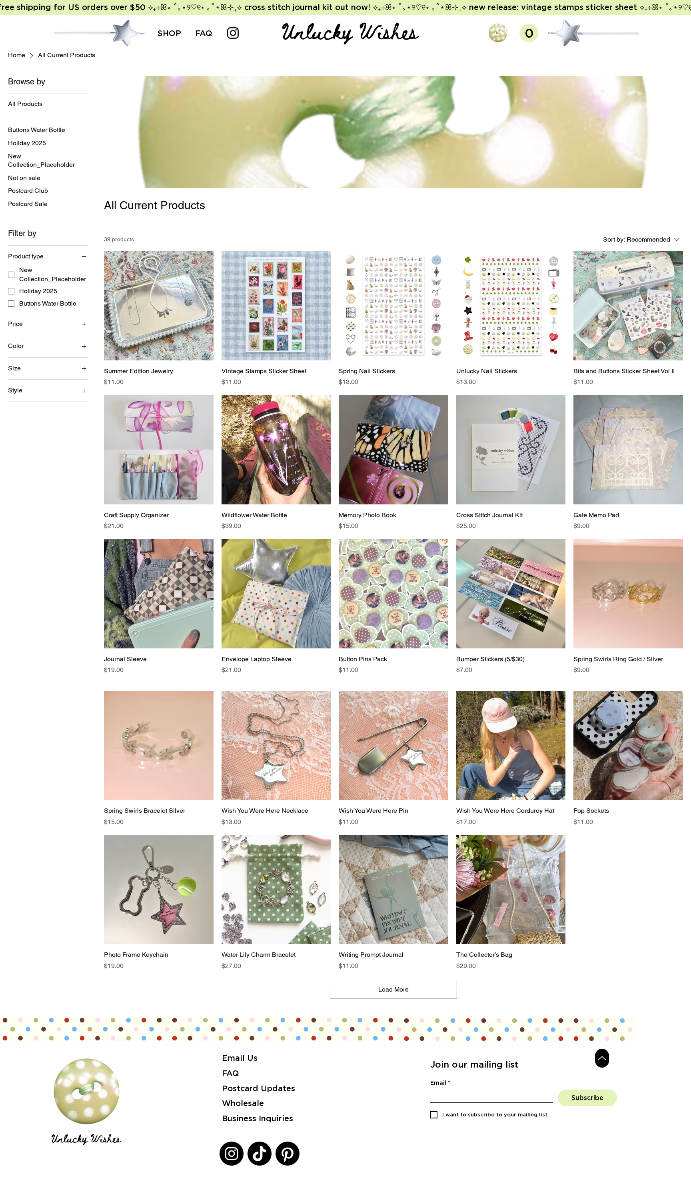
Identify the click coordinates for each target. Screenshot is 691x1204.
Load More (393, 989)
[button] (498, 33)
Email (440, 1083)
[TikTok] (260, 1154)
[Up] (602, 1058)
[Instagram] (233, 33)
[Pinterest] (288, 1154)
